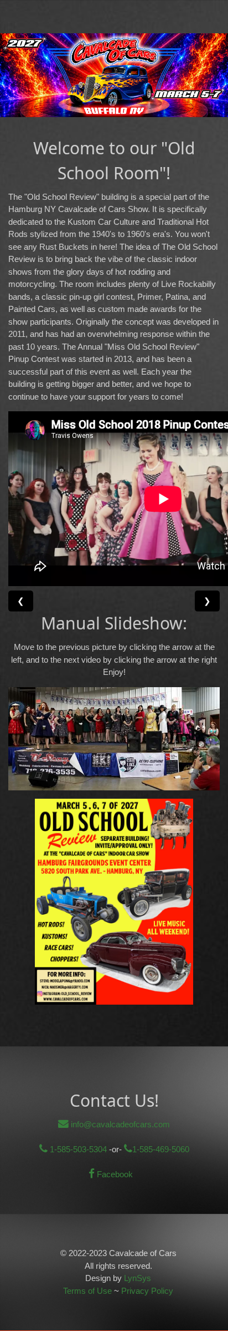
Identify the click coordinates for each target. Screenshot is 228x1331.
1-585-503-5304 (77, 1149)
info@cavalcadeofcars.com (119, 1124)
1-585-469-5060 (160, 1149)
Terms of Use (87, 1290)
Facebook (114, 1174)
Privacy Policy (147, 1290)
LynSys (137, 1278)
